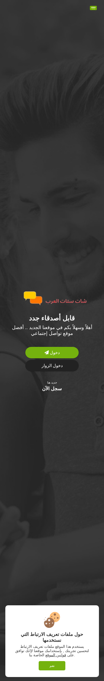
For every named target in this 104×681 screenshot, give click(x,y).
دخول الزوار (52, 365)
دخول (54, 352)
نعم (52, 666)
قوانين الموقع (55, 655)
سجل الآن (52, 388)
